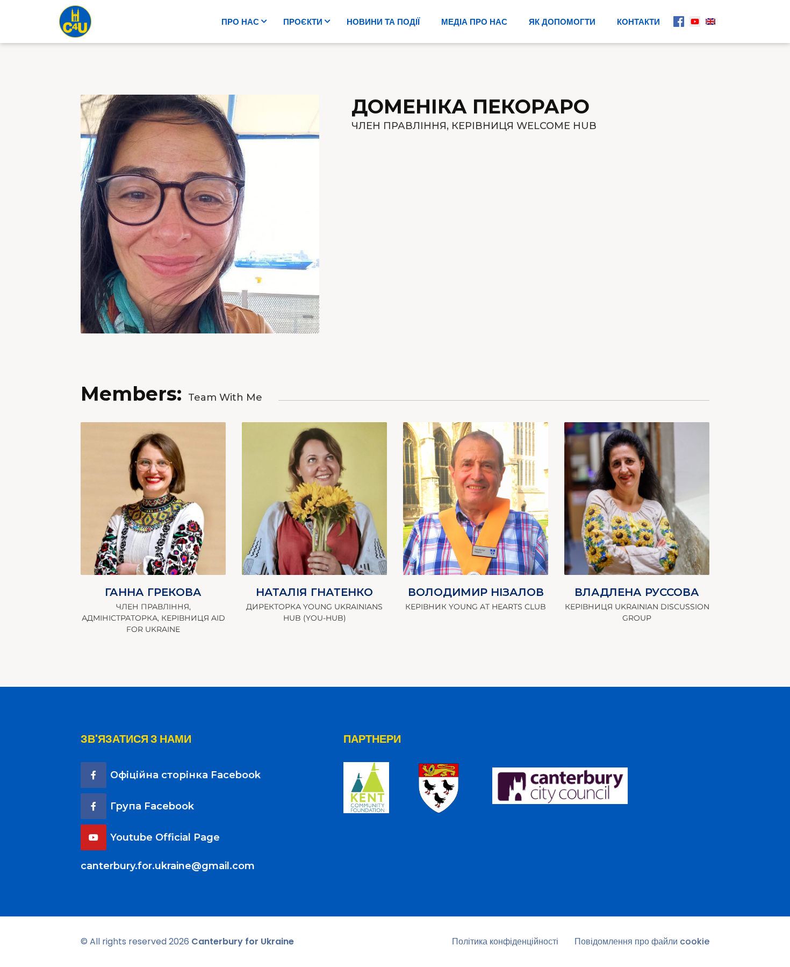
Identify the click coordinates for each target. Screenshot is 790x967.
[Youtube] (93, 837)
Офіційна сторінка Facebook (185, 775)
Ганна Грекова (153, 592)
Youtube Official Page (165, 837)
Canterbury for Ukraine (242, 941)
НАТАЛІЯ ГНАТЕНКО (314, 592)
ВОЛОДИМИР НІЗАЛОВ (476, 592)
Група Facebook (152, 806)
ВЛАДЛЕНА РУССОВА (636, 592)
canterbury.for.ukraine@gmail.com (168, 866)
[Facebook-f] (93, 775)
